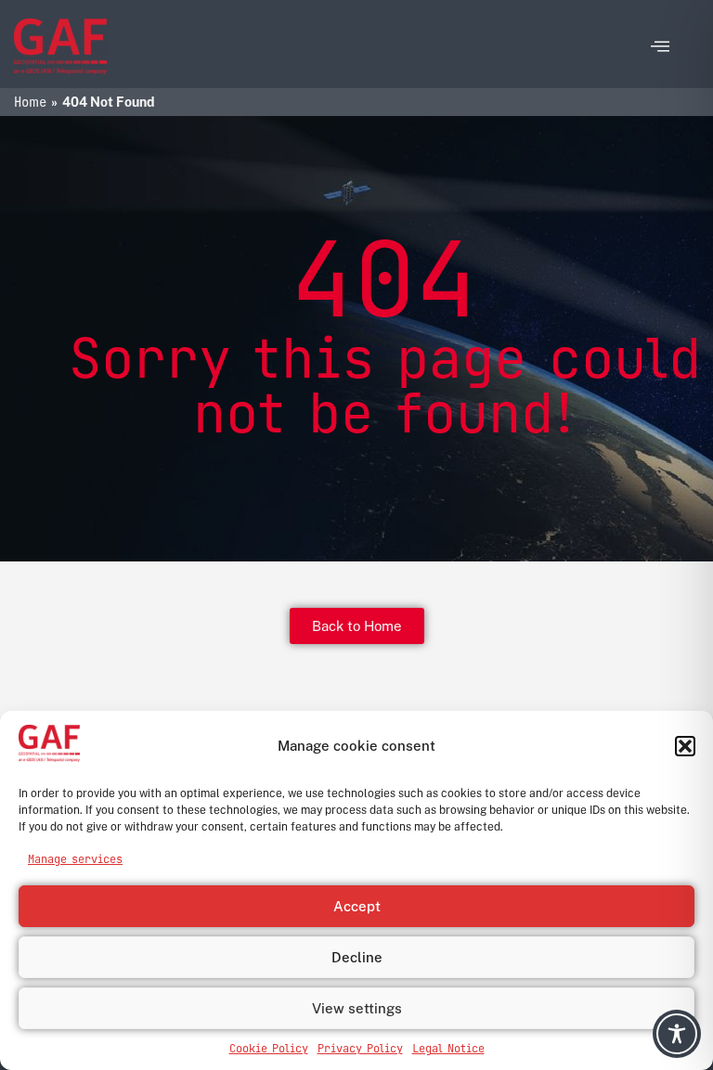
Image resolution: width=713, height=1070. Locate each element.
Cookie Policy (268, 1048)
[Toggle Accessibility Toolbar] (677, 1034)
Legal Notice (448, 1048)
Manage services (75, 859)
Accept (357, 906)
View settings (357, 1008)
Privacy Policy (360, 1048)
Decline (356, 957)
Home (30, 102)
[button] (685, 746)
